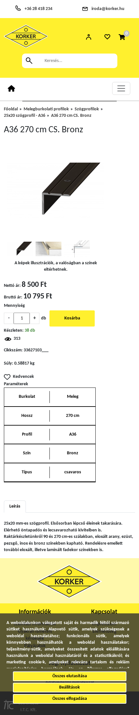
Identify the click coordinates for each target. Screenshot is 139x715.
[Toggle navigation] (121, 88)
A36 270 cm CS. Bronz (71, 116)
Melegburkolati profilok (46, 109)
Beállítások (69, 687)
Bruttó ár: (13, 297)
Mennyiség (14, 306)
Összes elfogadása (69, 699)
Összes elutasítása (69, 676)
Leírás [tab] (14, 506)
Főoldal (11, 109)
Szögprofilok (87, 109)
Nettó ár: (12, 286)
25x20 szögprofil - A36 (24, 116)
